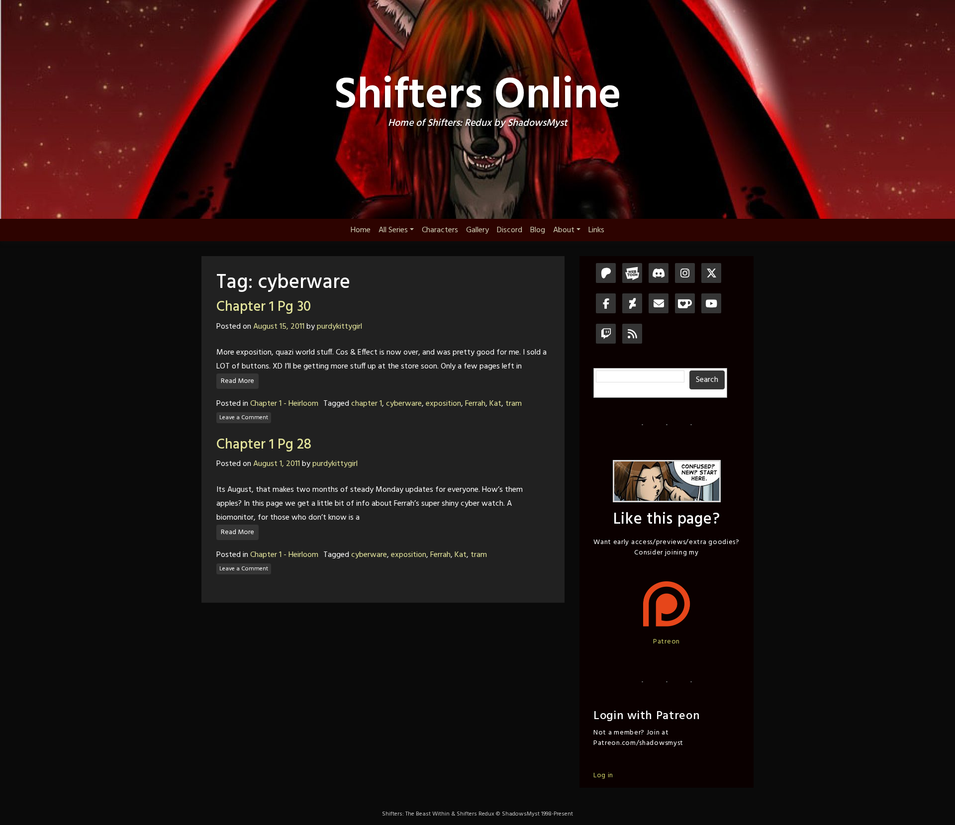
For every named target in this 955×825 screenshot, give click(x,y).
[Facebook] (606, 304)
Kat (495, 403)
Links (596, 230)
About (563, 230)
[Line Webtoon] (632, 274)
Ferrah (475, 403)
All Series (393, 230)
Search (707, 379)
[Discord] (658, 274)
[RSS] (632, 335)
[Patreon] (606, 274)
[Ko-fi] (685, 304)
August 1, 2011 (276, 464)
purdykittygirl (339, 326)
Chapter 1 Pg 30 (263, 307)
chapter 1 (366, 403)
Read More (237, 381)
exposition (443, 403)
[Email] (658, 304)
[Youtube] (711, 304)
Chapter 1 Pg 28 (263, 445)
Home (361, 230)
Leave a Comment (243, 418)
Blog (537, 230)
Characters (440, 230)
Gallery (477, 230)
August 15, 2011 (278, 326)
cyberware (404, 403)
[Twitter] (711, 274)
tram (513, 403)
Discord (509, 230)
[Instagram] (685, 274)
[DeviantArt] (632, 304)
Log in (603, 775)
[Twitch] (606, 335)
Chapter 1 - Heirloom (284, 403)
